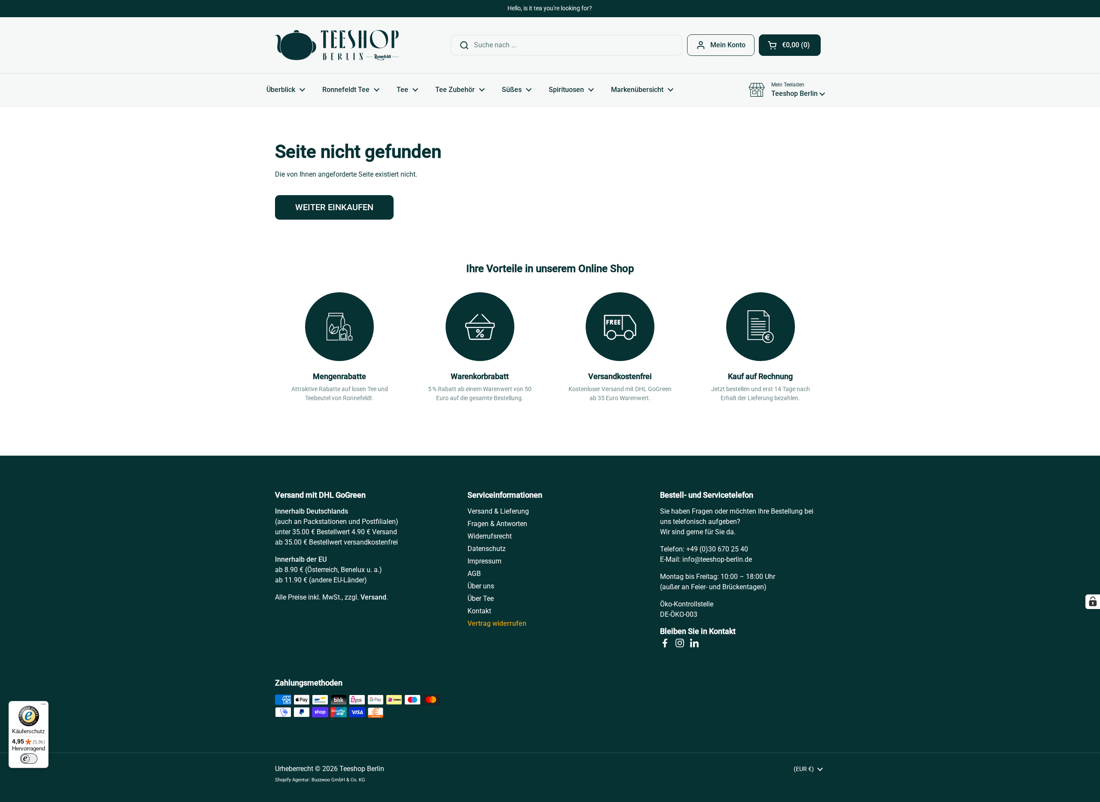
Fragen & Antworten (497, 524)
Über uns (481, 586)
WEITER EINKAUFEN (334, 207)
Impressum (484, 561)
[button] (790, 45)
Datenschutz (487, 549)
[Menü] (43, 706)
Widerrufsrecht (490, 536)
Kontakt (479, 611)
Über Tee (481, 598)
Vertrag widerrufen (497, 623)
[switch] (28, 758)
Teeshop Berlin (361, 769)
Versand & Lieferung (498, 511)
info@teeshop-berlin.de (717, 559)
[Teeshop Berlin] (337, 45)
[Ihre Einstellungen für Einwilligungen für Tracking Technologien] (1092, 601)
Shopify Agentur (292, 780)
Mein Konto (728, 45)
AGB (474, 573)
